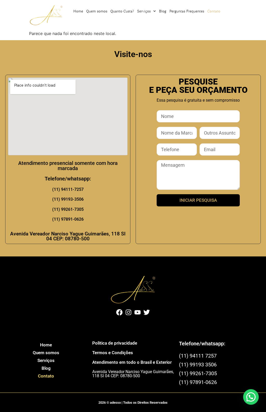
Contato (213, 11)
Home (78, 11)
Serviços (144, 11)
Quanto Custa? (122, 11)
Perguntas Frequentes (186, 11)
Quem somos (96, 11)
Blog (162, 11)
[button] (251, 397)
